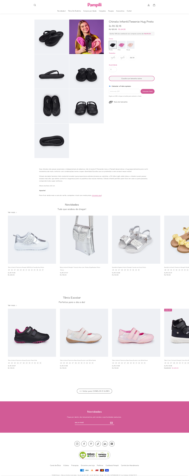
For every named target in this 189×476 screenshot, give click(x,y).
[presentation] (34, 5)
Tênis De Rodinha (74, 11)
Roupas (111, 11)
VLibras (66, 465)
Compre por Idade (90, 11)
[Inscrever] (112, 422)
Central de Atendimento (130, 465)
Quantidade (113, 65)
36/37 (122, 58)
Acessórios (120, 11)
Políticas (100, 465)
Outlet (129, 11)
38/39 (132, 58)
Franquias (75, 465)
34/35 (113, 58)
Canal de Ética (55, 465)
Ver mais (11, 212)
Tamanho (112, 53)
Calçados (102, 11)
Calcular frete (148, 91)
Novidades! (61, 11)
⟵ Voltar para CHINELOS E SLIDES (94, 391)
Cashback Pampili (112, 465)
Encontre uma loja (88, 465)
